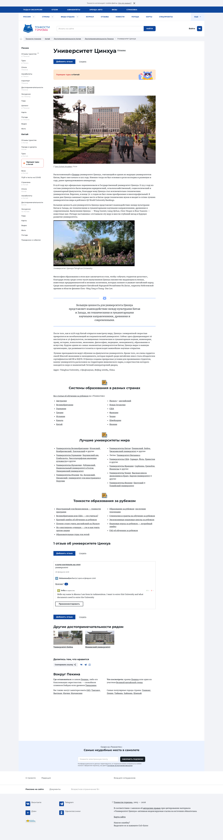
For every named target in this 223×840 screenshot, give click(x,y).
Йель (141, 459)
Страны (45, 17)
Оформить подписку (132, 759)
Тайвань (118, 693)
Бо (81, 475)
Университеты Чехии (120, 473)
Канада (59, 420)
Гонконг (146, 690)
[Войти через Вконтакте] (199, 28)
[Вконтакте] (81, 665)
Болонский (89, 475)
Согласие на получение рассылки (119, 765)
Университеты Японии (120, 483)
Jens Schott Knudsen (63, 166)
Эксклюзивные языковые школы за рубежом (131, 519)
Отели (55, 10)
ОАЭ (88, 690)
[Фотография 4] (82, 90)
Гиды (23, 101)
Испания (60, 416)
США (111, 408)
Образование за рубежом (121, 509)
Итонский (95, 448)
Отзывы (105, 17)
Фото (23, 129)
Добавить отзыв (64, 61)
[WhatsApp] (90, 665)
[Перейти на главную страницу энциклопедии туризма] (36, 28)
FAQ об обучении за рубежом (123, 530)
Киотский (138, 483)
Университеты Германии (68, 455)
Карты (149, 17)
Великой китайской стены (129, 682)
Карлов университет (140, 476)
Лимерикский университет (70, 471)
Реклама (35, 789)
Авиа (73, 10)
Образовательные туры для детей (72, 534)
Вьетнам (57, 693)
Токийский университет (121, 486)
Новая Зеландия (117, 405)
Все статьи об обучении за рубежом (71, 396)
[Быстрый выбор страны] (52, 16)
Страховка (131, 10)
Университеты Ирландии (69, 465)
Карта (23, 112)
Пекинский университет (97, 647)
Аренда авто (96, 10)
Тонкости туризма (33, 39)
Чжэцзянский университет (122, 451)
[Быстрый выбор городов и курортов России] (33, 16)
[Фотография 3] (74, 90)
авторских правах (152, 808)
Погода (135, 17)
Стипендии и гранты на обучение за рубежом (132, 516)
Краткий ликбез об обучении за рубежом (76, 519)
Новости (120, 17)
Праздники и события (31, 240)
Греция (59, 412)
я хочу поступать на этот (67, 564)
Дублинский (89, 465)
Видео (24, 124)
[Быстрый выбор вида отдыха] (77, 16)
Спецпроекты (166, 17)
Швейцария (115, 420)
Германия (61, 408)
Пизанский (61, 478)
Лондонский (79, 451)
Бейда (147, 448)
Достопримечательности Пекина (99, 39)
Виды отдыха (68, 17)
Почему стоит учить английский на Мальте (78, 523)
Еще (196, 17)
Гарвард (134, 459)
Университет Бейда (63, 647)
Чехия (112, 416)
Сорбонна (139, 466)
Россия (27, 17)
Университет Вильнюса (128, 455)
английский (125, 401)
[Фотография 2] (65, 90)
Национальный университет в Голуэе (74, 468)
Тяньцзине (90, 685)
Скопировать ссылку (64, 665)
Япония (113, 424)
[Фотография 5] (90, 90)
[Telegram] (85, 665)
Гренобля (149, 466)
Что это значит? (124, 3)
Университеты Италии (67, 475)
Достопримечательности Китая (67, 39)
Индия (66, 693)
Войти (192, 28)
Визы (114, 10)
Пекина (135, 679)
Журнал (90, 17)
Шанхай (137, 693)
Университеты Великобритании (72, 448)
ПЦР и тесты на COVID (31, 177)
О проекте (31, 778)
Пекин (25, 48)
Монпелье (114, 469)
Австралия (61, 401)
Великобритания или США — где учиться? (77, 516)
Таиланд (95, 690)
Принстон (150, 459)
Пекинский (137, 448)
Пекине (76, 174)
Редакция (46, 778)
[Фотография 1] (57, 90)
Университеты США (119, 459)
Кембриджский (64, 451)
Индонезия (76, 693)
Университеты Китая (120, 448)
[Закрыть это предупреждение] (134, 3)
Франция (113, 412)
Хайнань (128, 693)
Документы (55, 789)
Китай (47, 39)
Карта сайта (120, 817)
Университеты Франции (121, 466)
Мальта (113, 401)
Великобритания (64, 405)
